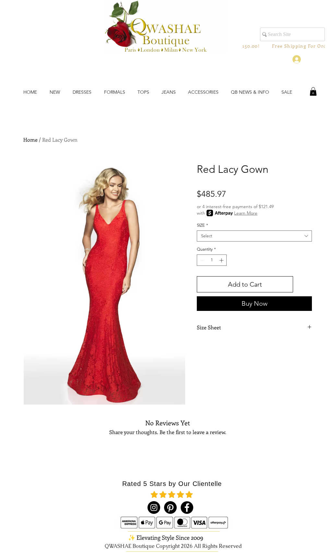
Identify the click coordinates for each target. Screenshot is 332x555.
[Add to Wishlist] (304, 284)
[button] (313, 91)
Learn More (245, 213)
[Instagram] (154, 507)
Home (30, 139)
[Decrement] (202, 260)
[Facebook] (187, 507)
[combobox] (254, 236)
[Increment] (222, 260)
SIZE (202, 225)
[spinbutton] (212, 260)
